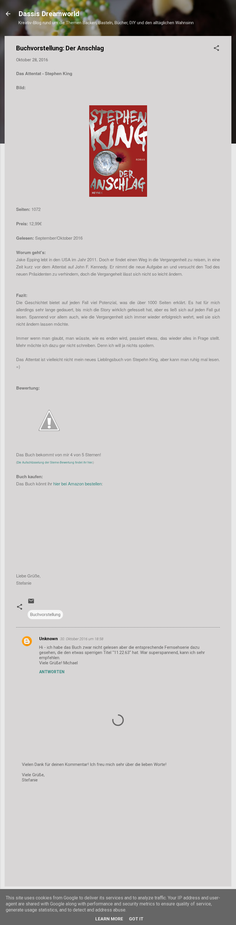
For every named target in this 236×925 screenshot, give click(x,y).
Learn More (109, 919)
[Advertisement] (118, 833)
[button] (216, 49)
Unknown (48, 638)
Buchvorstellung (45, 614)
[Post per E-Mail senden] (31, 603)
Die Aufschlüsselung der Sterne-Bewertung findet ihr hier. (55, 462)
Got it (136, 919)
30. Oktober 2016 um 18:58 (81, 639)
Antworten (51, 672)
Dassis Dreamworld (48, 14)
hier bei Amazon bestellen (77, 483)
